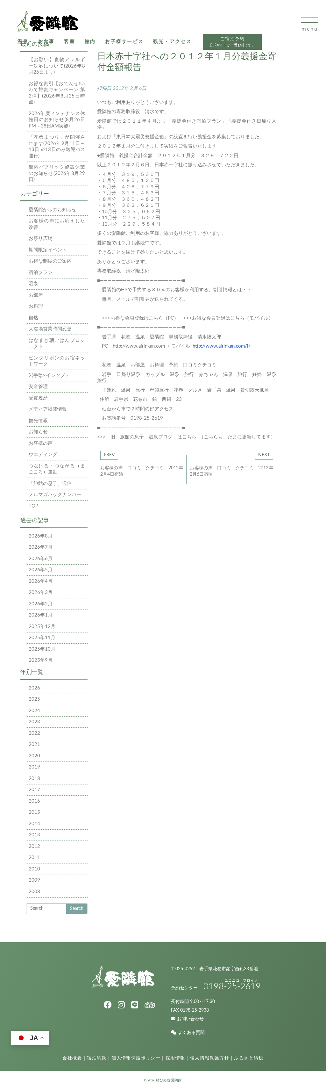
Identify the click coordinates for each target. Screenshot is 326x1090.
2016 (34, 801)
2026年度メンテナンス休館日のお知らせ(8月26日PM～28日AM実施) (57, 119)
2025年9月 (41, 660)
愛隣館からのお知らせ (52, 209)
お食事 (46, 41)
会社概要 (72, 1058)
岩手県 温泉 (221, 390)
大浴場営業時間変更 (50, 329)
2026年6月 (41, 558)
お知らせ (38, 432)
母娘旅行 (159, 390)
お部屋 (36, 295)
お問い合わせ (190, 1019)
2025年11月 (42, 637)
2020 (34, 756)
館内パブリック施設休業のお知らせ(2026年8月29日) (57, 173)
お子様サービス (124, 41)
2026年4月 (41, 581)
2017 (34, 789)
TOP (33, 506)
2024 (34, 710)
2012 (34, 846)
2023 (34, 721)
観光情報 (38, 420)
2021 (34, 744)
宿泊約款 (97, 1058)
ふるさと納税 (248, 1058)
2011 (34, 857)
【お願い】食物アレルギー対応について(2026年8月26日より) (57, 66)
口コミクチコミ (199, 365)
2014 (34, 823)
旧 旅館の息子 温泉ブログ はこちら (154, 437)
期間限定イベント (48, 250)
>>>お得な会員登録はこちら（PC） (140, 318)
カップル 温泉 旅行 (169, 374)
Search (76, 908)
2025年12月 (42, 626)
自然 (33, 317)
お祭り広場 (41, 238)
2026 (34, 688)
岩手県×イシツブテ (49, 375)
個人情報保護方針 (209, 1058)
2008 (34, 891)
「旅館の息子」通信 (50, 483)
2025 (34, 699)
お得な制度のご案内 (50, 261)
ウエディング (43, 454)
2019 (34, 767)
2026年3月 (41, 592)
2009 (34, 880)
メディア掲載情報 (48, 409)
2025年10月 (42, 649)
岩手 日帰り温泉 (121, 374)
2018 (34, 778)
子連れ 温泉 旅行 (123, 390)
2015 (34, 812)
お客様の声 (41, 443)
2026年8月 (41, 536)
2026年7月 (41, 547)
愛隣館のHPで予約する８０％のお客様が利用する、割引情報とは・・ (177, 289)
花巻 (106, 365)
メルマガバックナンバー (55, 494)
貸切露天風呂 (254, 390)
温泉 (23, 41)
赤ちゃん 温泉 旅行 (223, 374)
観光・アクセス (172, 41)
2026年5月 (41, 569)
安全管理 (38, 386)
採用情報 (175, 1058)
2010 (34, 869)
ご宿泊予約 (232, 42)
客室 (69, 41)
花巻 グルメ (188, 390)
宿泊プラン (41, 272)
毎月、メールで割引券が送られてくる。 (145, 299)
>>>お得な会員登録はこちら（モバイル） (228, 318)
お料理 (36, 306)
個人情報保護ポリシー (135, 1058)
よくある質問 (191, 1032)
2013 (34, 835)
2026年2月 (41, 604)
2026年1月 (41, 615)
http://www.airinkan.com (139, 346)
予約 (173, 365)
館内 (90, 41)
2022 (34, 733)
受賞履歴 (38, 398)
